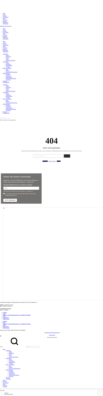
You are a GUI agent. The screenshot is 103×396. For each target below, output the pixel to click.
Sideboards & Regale (11, 78)
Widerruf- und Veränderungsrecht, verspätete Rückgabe (16, 315)
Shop (4, 13)
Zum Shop (45, 161)
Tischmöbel (5, 61)
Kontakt (5, 21)
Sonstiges (8, 79)
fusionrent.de (52, 335)
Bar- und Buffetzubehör (11, 72)
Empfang (8, 74)
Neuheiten (8, 378)
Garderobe (8, 76)
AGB (4, 316)
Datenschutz (6, 319)
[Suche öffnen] (1, 116)
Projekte (5, 16)
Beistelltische (9, 65)
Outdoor (5, 81)
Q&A (4, 18)
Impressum (6, 317)
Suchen (67, 155)
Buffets (7, 70)
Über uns (5, 19)
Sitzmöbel (5, 54)
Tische (7, 63)
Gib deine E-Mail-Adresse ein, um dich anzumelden (17, 185)
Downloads (5, 17)
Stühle (7, 55)
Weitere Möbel (6, 73)
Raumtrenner (9, 77)
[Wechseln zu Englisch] (5, 23)
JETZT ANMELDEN (10, 200)
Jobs (4, 313)
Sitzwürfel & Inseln (10, 60)
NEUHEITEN (6, 82)
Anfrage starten (52, 161)
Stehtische (8, 64)
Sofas (7, 59)
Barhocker (8, 56)
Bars (7, 69)
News (4, 14)
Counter (8, 66)
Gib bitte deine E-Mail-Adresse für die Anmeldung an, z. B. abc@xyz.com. (18, 191)
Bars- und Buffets (7, 68)
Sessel (7, 57)
